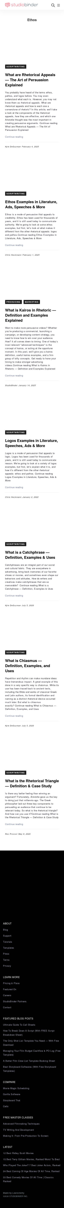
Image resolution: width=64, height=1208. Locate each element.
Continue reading (14, 136)
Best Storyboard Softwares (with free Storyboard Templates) (29, 1068)
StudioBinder (11, 385)
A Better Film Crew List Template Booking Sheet (29, 1060)
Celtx (6, 1106)
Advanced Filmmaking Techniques (21, 1123)
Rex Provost (11, 834)
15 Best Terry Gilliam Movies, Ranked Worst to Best (31, 1159)
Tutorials (7, 941)
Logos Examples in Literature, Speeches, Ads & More (31, 443)
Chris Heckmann (13, 255)
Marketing (32, 302)
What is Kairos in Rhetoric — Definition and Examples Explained (30, 315)
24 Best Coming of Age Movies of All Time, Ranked (31, 1171)
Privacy (7, 965)
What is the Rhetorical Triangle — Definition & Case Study (32, 783)
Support (7, 935)
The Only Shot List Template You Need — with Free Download (31, 1042)
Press (6, 953)
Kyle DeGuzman (13, 146)
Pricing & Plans (11, 983)
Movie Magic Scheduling (16, 1088)
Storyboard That (11, 1100)
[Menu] (58, 5)
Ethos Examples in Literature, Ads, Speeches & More (31, 204)
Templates (8, 947)
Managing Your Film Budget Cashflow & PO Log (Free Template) (32, 1052)
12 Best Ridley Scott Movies (18, 1153)
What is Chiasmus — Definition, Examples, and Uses (27, 665)
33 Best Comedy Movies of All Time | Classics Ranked (28, 1179)
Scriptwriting (15, 66)
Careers (7, 995)
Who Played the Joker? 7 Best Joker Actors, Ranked (31, 1165)
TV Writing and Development (18, 1129)
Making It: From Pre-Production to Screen (25, 1135)
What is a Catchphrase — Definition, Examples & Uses (30, 554)
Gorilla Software (11, 1094)
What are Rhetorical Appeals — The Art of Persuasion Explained (30, 80)
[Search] (53, 5)
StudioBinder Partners (15, 1001)
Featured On (9, 989)
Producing (13, 302)
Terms (6, 959)
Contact (7, 1007)
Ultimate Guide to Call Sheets (19, 1024)
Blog (5, 929)
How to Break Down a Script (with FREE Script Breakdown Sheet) (28, 1032)
